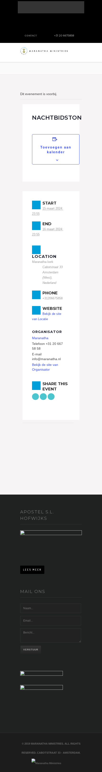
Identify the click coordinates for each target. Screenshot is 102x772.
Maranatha (40, 338)
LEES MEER (32, 569)
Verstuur (30, 649)
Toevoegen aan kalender (55, 149)
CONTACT (31, 35)
